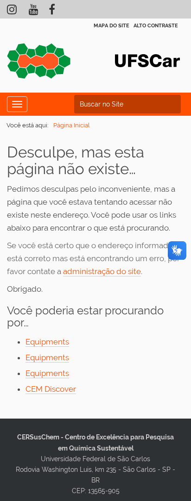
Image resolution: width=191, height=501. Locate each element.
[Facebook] (52, 12)
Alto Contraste (156, 26)
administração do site (102, 271)
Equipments (47, 341)
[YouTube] (33, 12)
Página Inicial (71, 125)
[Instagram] (12, 12)
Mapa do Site (111, 26)
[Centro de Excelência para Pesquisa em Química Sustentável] (39, 64)
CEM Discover (50, 389)
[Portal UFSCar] (147, 59)
